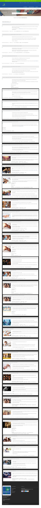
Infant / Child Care (35, 443)
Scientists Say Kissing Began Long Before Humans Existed (10, 89)
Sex (17, 141)
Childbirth (24, 302)
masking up (26, 451)
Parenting (20, 336)
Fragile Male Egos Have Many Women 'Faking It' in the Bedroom (11, 409)
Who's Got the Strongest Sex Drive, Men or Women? (10, 281)
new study (20, 203)
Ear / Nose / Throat (26, 325)
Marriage (18, 118)
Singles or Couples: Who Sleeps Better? (8, 328)
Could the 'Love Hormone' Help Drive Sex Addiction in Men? (11, 397)
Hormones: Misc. (35, 218)
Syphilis (19, 433)
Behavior (19, 141)
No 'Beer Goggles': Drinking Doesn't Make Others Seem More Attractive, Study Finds (14, 165)
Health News (14, 14)
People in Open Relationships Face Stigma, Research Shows (11, 233)
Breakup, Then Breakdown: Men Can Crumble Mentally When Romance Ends (13, 385)
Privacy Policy (13, 492)
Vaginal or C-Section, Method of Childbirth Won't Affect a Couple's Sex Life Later (13, 295)
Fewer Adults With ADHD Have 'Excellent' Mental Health (10, 352)
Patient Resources (33, 8)
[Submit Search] (28, 13)
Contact (13, 489)
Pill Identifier (25, 2)
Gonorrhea (28, 433)
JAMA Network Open (21, 28)
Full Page (14, 42)
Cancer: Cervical (21, 433)
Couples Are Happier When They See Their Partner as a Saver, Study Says (11, 77)
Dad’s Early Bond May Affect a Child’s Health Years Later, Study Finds (11, 66)
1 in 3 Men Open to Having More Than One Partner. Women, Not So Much (12, 144)
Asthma (20, 255)
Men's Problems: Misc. (29, 293)
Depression (31, 187)
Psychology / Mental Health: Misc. (19, 52)
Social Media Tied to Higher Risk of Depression (10, 470)
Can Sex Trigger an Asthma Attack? (7, 244)
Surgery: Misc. (21, 302)
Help (22, 2)
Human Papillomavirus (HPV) (15, 433)
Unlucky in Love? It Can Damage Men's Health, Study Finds (11, 458)
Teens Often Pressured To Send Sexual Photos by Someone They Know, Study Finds (13, 24)
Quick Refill (28, 2)
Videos (19, 14)
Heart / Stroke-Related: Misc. (20, 278)
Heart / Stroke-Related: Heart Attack (13, 278)
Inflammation (13, 467)
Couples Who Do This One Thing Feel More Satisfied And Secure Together (12, 45)
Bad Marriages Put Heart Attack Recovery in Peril (9, 270)
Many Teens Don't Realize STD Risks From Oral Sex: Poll (10, 420)
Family (19, 443)
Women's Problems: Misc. (31, 417)
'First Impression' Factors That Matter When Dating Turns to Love (11, 257)
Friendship (20, 42)
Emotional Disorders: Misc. (25, 141)
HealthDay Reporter (14, 428)
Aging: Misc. (17, 42)
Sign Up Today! (35, 2)
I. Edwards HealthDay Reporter (15, 83)
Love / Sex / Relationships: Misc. (25, 42)
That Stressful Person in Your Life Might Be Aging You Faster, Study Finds (11, 34)
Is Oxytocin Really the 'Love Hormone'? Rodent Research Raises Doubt (12, 221)
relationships (21, 441)
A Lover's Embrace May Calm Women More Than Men (10, 339)
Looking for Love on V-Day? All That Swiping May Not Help (10, 200)
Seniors (34, 369)
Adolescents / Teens (24, 432)
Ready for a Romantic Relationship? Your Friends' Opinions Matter (11, 110)
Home (30, 8)
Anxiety (22, 187)
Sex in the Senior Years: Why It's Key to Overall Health (10, 362)
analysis (14, 356)
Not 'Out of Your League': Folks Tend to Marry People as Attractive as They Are (13, 134)
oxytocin (15, 400)
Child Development (28, 443)
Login (38, 2)
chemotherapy (31, 103)
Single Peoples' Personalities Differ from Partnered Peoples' (10, 121)
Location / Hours (31, 2)
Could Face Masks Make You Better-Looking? (9, 446)
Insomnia (23, 336)
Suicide (13, 187)
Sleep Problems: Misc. (26, 336)
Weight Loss (25, 314)
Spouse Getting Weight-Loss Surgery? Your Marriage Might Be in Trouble (12, 305)
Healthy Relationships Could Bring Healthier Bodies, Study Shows (11, 189)
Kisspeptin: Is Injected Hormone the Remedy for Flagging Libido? (11, 211)
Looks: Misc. (19, 455)
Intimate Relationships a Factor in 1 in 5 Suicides (9, 176)
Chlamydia (25, 433)
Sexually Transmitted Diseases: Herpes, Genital (17, 432)
